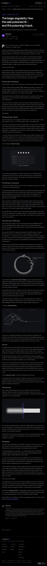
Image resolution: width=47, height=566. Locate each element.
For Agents (12, 546)
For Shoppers (4, 546)
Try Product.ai (39, 3)
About (19, 554)
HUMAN (39, 563)
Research (9, 9)
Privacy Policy (9, 562)
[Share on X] (34, 34)
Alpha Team (20, 549)
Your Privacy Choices (27, 562)
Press (3, 562)
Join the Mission (21, 546)
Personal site (14, 36)
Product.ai (4, 9)
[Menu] (44, 3)
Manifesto (20, 552)
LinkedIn (7, 36)
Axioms (3, 552)
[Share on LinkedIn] (36, 34)
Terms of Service (17, 562)
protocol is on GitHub (12, 499)
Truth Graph (4, 549)
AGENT (43, 563)
